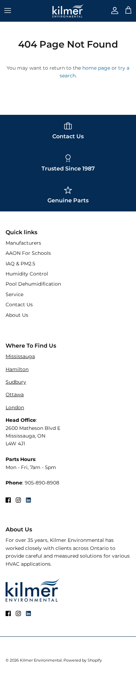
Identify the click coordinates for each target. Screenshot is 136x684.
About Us (17, 315)
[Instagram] (18, 500)
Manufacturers (23, 243)
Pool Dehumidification (33, 284)
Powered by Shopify (82, 660)
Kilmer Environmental (41, 660)
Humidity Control (27, 274)
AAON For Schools (28, 253)
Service (14, 294)
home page (96, 68)
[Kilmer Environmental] (68, 11)
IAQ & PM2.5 (20, 263)
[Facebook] (8, 500)
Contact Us (19, 304)
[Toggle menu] (7, 10)
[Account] (113, 10)
